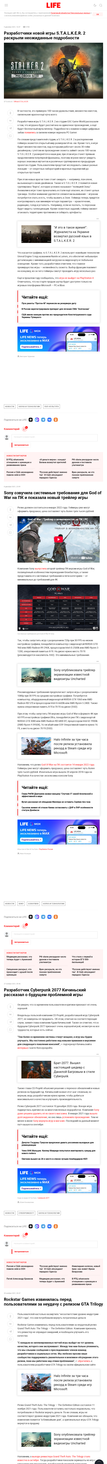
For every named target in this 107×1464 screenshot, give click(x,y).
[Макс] (37, 419)
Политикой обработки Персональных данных (70, 13)
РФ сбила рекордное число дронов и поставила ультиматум (85, 462)
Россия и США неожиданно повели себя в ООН (20, 473)
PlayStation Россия (46, 849)
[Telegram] (43, 419)
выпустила (41, 568)
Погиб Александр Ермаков (20, 1318)
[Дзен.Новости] (30, 419)
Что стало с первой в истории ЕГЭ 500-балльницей (82, 959)
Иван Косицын (25, 853)
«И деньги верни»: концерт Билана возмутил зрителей (52, 461)
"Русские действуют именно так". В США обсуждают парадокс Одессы (53, 475)
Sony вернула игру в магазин (49, 1120)
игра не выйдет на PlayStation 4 (76, 277)
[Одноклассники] (55, 419)
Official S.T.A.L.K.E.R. (21, 101)
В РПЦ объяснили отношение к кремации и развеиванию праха (19, 462)
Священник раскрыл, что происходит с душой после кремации (20, 972)
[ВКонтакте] (49, 419)
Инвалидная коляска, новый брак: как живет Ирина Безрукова (86, 1308)
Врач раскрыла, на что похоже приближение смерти (83, 475)
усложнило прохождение (76, 1117)
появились (30, 132)
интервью (22, 1047)
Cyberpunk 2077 (43, 1198)
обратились (84, 1400)
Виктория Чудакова (27, 356)
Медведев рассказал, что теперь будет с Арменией (19, 958)
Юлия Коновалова (27, 1202)
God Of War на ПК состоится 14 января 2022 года (67, 764)
